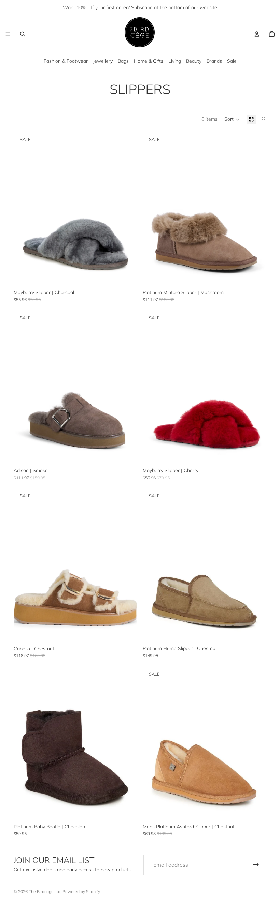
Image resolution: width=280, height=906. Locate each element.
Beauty (193, 61)
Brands (214, 61)
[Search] (22, 34)
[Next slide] (127, 209)
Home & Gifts (148, 61)
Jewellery (103, 61)
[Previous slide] (24, 209)
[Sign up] (256, 865)
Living (174, 61)
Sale (232, 61)
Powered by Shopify (81, 891)
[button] (232, 119)
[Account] (256, 34)
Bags (123, 61)
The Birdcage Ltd (44, 891)
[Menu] (8, 34)
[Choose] (127, 276)
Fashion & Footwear (66, 61)
